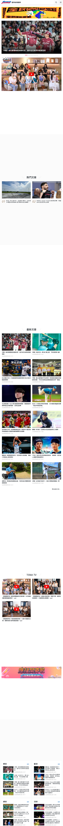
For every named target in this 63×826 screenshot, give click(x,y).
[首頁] (7, 2)
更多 (28, 764)
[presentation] (1, 189)
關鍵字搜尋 (56, 2)
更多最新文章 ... (56, 489)
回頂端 (59, 741)
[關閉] (60, 8)
